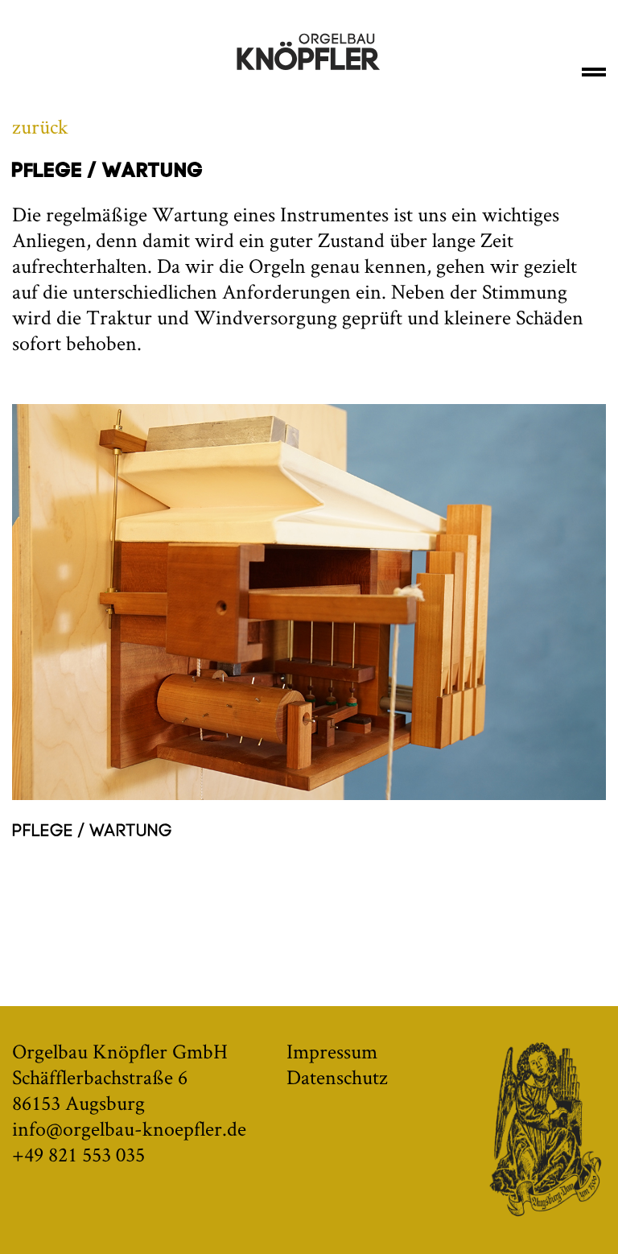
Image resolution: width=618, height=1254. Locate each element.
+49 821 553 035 (78, 1154)
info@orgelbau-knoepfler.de (129, 1128)
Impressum (331, 1051)
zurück (40, 126)
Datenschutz (337, 1077)
